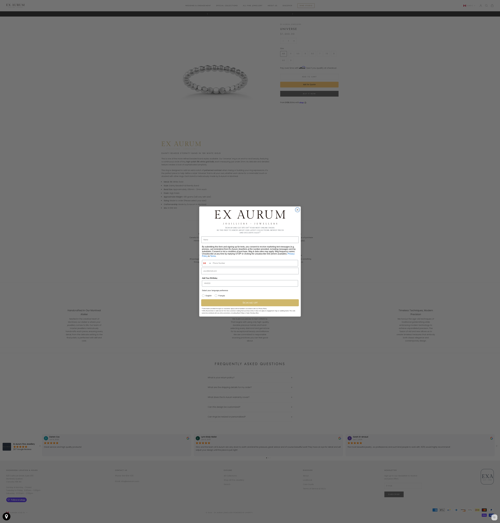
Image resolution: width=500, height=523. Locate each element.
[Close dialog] (297, 209)
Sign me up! (250, 302)
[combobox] (206, 263)
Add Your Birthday (209, 278)
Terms (213, 256)
